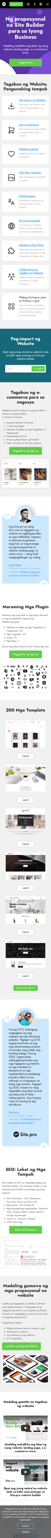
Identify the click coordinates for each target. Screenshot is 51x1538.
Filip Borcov (14, 1112)
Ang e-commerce (29, 124)
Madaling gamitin (29, 149)
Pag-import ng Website (32, 100)
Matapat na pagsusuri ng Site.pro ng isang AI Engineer (25, 573)
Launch (25, 756)
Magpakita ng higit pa (25, 451)
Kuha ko (25, 1525)
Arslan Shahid (15, 565)
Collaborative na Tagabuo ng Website (31, 271)
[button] (16, 4)
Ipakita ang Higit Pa (25, 988)
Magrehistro (25, 63)
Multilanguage (27, 196)
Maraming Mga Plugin (31, 245)
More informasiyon (25, 1230)
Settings (25, 1531)
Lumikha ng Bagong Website (21, 1346)
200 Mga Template (30, 172)
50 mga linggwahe (29, 220)
